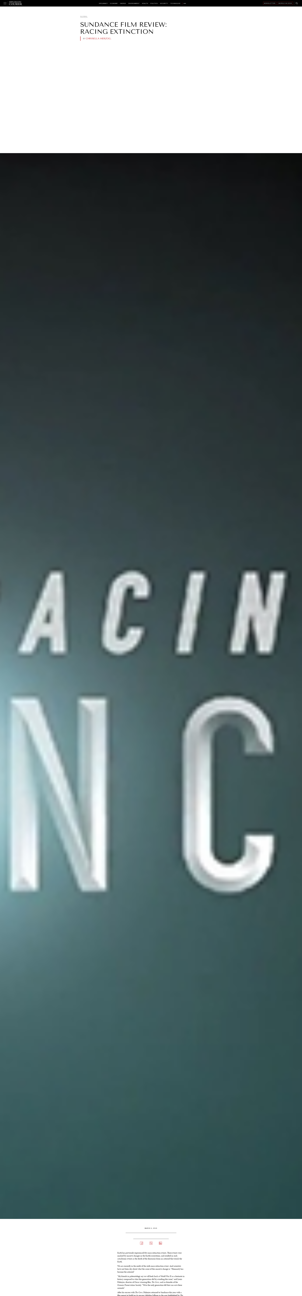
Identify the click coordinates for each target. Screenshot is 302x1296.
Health (145, 3)
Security (164, 3)
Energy (123, 3)
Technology (175, 3)
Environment (134, 3)
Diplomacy (103, 3)
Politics (154, 3)
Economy (114, 3)
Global (84, 16)
